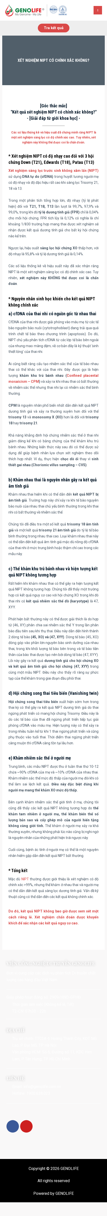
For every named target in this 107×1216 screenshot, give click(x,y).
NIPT (25, 879)
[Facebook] (12, 1126)
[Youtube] (26, 1126)
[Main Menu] (98, 10)
